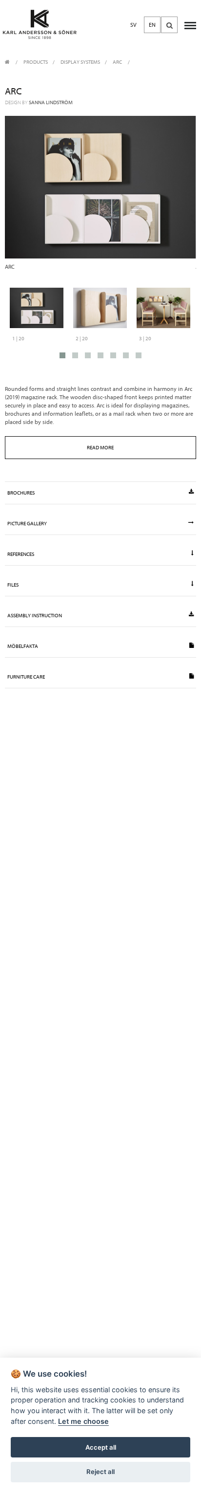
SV (133, 24)
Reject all (100, 1471)
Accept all (100, 1447)
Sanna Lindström (51, 102)
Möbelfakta (22, 646)
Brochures (21, 493)
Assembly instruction (34, 615)
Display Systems (80, 62)
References (20, 554)
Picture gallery (27, 523)
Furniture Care (26, 677)
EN (152, 24)
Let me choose (83, 1421)
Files (13, 585)
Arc (118, 62)
